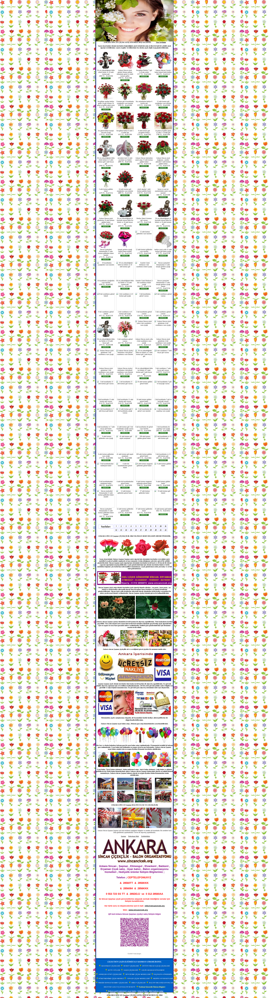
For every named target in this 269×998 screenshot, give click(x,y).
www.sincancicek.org (138, 910)
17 (141, 530)
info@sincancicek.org (155, 906)
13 (121, 530)
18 (146, 530)
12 (116, 530)
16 (136, 530)
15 (131, 530)
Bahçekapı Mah (133, 836)
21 (161, 530)
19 (151, 530)
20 (156, 530)
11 (165, 526)
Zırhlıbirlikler (145, 836)
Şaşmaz (123, 836)
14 (126, 530)
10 (161, 526)
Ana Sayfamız (161, 42)
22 (165, 530)
